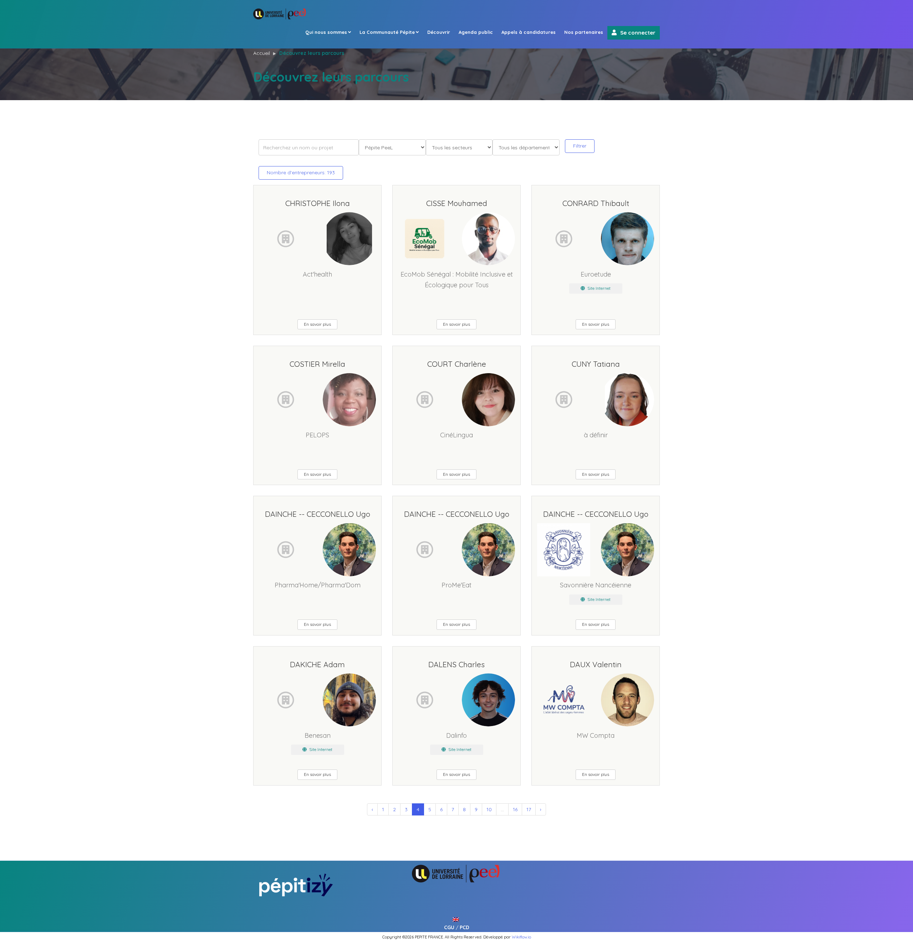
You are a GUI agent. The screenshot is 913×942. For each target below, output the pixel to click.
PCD (464, 927)
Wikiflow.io (521, 937)
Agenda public (476, 32)
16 (515, 809)
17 (528, 809)
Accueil (261, 53)
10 (489, 809)
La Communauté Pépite (387, 32)
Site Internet (598, 288)
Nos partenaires (583, 32)
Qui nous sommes (326, 32)
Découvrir (438, 32)
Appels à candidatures (528, 32)
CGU (449, 927)
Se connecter (638, 32)
